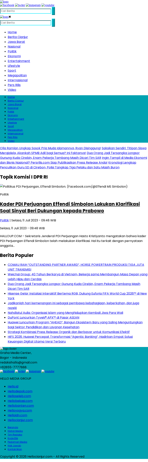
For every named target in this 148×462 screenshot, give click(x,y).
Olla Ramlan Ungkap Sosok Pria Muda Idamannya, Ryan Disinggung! (50, 148)
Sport (12, 70)
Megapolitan (17, 75)
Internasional (18, 80)
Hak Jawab (14, 445)
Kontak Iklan (15, 449)
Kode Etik (13, 438)
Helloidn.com (17, 415)
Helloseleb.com (19, 396)
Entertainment (19, 61)
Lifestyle (14, 66)
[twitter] (20, 5)
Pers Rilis (14, 85)
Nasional (14, 46)
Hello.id (13, 386)
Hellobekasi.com (20, 401)
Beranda (13, 427)
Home (12, 32)
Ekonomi (14, 56)
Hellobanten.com (21, 405)
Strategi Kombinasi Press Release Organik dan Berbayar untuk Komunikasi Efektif (69, 332)
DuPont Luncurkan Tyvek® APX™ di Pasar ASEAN (43, 317)
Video (12, 90)
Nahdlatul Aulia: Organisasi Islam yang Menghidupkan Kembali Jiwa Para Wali (65, 312)
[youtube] (47, 5)
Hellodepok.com (20, 391)
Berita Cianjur (18, 37)
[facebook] (7, 5)
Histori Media (15, 431)
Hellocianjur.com (20, 420)
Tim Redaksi (15, 434)
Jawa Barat (16, 42)
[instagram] (33, 5)
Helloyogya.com (20, 410)
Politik (12, 51)
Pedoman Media (17, 442)
